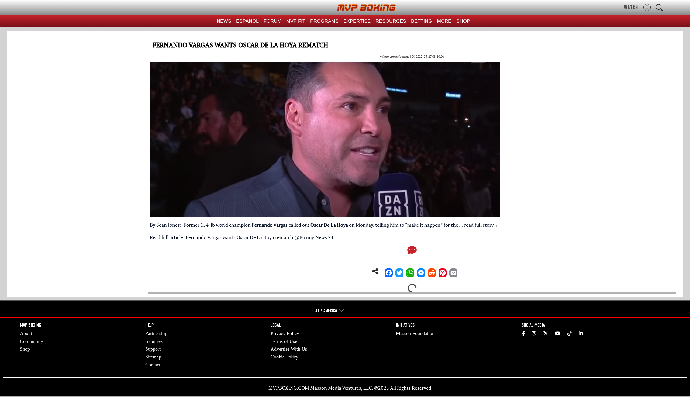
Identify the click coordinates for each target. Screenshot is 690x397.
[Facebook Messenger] (421, 271)
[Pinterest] (442, 271)
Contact (152, 364)
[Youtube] (558, 333)
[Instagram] (534, 333)
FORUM (272, 21)
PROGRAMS (324, 21)
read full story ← (482, 225)
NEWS (224, 21)
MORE (444, 21)
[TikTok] (569, 333)
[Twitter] (399, 271)
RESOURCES (390, 21)
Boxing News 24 (316, 237)
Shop (25, 349)
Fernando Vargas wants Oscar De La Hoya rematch (239, 237)
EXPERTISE (357, 21)
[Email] (453, 271)
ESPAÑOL (247, 21)
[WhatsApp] (410, 271)
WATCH (631, 7)
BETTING (421, 21)
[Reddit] (431, 271)
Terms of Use (284, 341)
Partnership (156, 333)
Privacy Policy (285, 333)
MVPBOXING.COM (288, 388)
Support (153, 349)
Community (31, 341)
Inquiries (154, 341)
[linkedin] (581, 333)
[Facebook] (388, 271)
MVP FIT (295, 21)
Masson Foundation (415, 333)
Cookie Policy (284, 357)
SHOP (463, 21)
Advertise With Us (289, 349)
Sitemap (153, 357)
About (26, 333)
